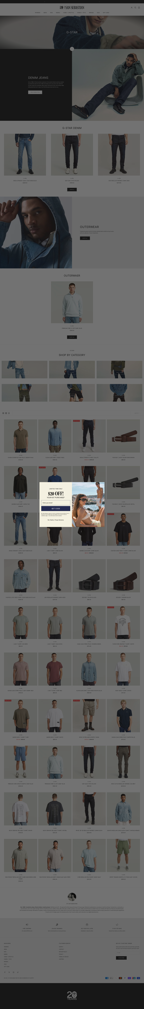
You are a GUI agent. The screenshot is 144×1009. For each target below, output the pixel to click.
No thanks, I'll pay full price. (56, 520)
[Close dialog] (103, 483)
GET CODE (56, 508)
